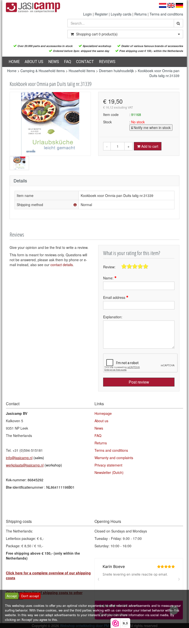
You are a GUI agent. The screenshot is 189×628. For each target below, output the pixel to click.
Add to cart (149, 146)
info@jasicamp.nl (19, 457)
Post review (139, 382)
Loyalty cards (121, 14)
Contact (85, 61)
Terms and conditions (166, 14)
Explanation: (112, 316)
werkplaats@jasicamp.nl (25, 465)
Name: (108, 277)
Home (14, 61)
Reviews (107, 61)
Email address (114, 297)
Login (87, 14)
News (53, 61)
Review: (109, 266)
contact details (61, 264)
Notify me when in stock (152, 127)
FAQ (67, 61)
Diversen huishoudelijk (116, 70)
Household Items (82, 70)
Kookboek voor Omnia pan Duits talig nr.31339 (158, 73)
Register (101, 14)
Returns (140, 14)
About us (34, 61)
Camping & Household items (42, 70)
